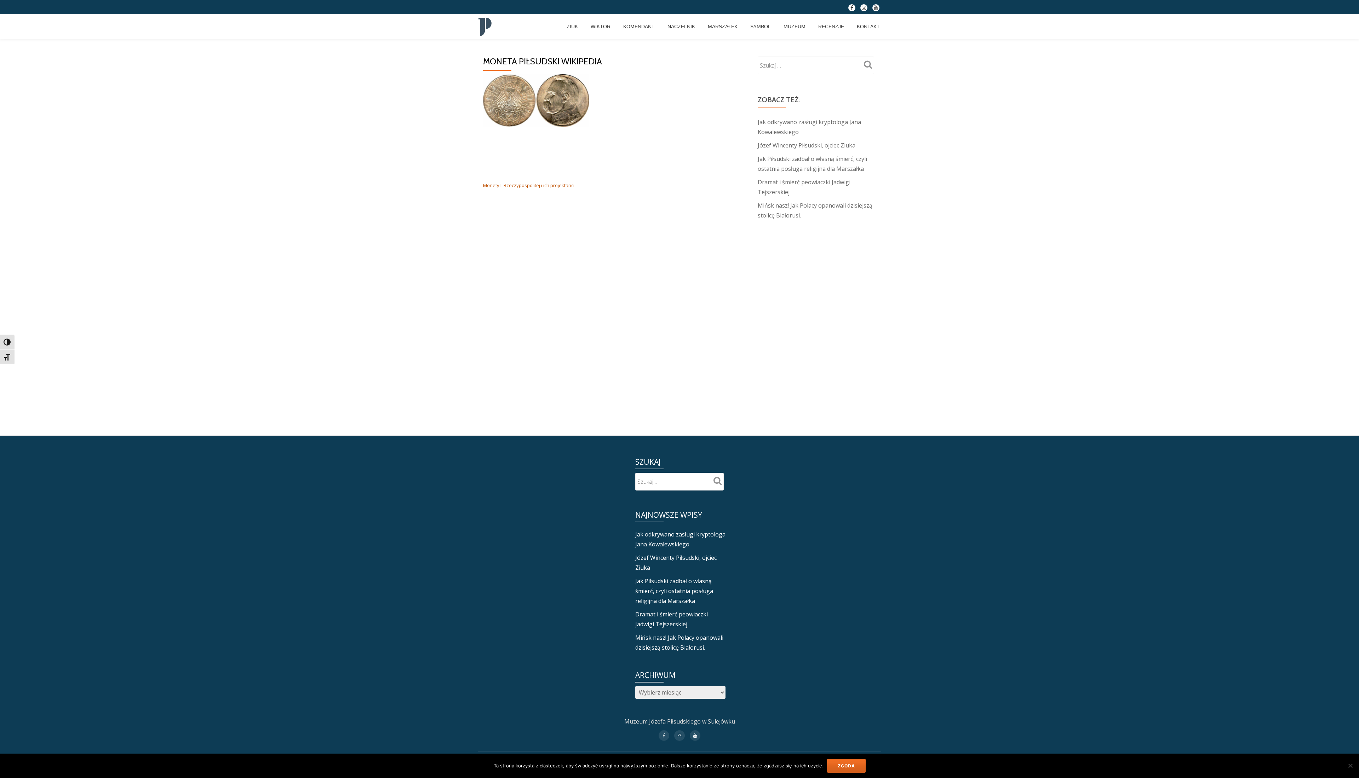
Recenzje (831, 26)
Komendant (639, 26)
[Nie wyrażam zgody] (1350, 765)
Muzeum (794, 26)
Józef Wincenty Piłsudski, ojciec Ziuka (806, 145)
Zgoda (846, 765)
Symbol (760, 26)
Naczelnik (681, 26)
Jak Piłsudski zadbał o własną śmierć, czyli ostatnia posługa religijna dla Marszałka (674, 591)
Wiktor (600, 26)
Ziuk (572, 26)
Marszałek (723, 26)
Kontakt (868, 26)
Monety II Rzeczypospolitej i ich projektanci (528, 185)
